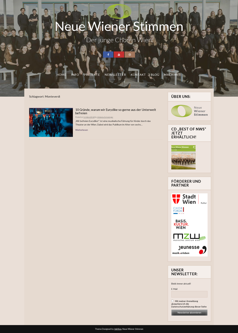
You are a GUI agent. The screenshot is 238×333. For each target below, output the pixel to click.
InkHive (117, 329)
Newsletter (115, 74)
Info (75, 74)
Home (61, 74)
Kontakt (138, 74)
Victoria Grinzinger (105, 117)
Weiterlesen (81, 129)
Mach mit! (172, 74)
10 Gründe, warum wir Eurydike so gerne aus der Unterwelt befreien (115, 111)
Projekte (92, 74)
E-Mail (174, 289)
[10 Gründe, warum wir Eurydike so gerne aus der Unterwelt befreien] (51, 122)
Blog (155, 74)
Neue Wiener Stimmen (119, 26)
